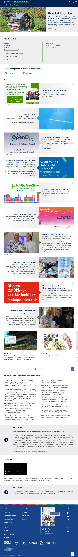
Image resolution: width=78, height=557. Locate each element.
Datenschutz (13, 555)
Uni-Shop (6, 537)
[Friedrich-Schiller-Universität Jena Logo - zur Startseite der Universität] (7, 2)
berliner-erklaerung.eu (44, 451)
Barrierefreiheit (21, 555)
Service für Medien (9, 534)
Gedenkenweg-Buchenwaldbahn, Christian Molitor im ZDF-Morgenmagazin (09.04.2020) (58, 405)
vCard (8, 60)
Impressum (6, 555)
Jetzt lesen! (55, 514)
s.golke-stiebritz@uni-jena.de (14, 53)
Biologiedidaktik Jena (12, 5)
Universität (25, 509)
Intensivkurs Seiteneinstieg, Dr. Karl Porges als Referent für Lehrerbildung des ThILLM (58, 411)
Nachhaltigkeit (26, 515)
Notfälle (6, 531)
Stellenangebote (8, 519)
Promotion (7, 512)
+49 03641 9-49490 (11, 56)
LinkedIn (11, 73)
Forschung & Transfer (10, 515)
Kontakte (6, 527)
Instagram (29, 73)
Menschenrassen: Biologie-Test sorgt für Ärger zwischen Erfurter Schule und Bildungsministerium (58, 386)
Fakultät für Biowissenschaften (21, 1)
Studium (6, 509)
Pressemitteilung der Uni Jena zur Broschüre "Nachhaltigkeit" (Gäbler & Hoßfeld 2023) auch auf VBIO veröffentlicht (19, 410)
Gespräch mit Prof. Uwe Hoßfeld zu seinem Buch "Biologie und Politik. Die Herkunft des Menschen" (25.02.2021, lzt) (55, 392)
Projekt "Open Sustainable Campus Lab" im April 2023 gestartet (52, 381)
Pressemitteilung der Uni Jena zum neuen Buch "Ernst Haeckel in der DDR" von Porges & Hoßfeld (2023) (20, 404)
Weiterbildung (8, 522)
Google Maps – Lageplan (11, 50)
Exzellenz (24, 512)
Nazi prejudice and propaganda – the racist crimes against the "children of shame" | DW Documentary (58, 416)
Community (25, 519)
